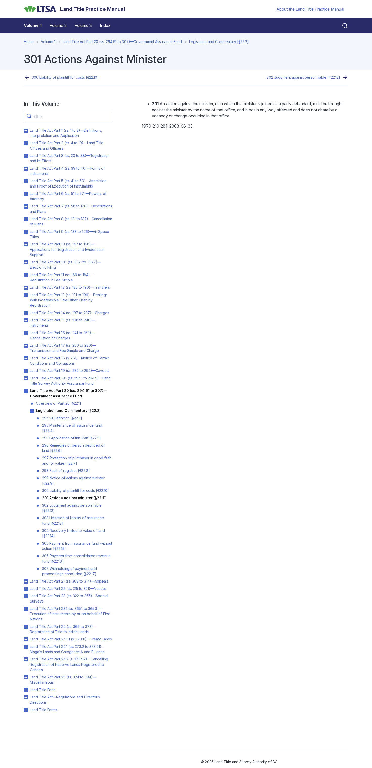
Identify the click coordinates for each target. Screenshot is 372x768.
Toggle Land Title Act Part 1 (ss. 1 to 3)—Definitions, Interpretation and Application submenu (26, 131)
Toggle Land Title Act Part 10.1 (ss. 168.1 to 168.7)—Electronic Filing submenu (26, 262)
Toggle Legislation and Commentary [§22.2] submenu (32, 411)
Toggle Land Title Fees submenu (26, 690)
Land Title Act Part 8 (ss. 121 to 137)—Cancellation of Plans (71, 221)
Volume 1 (33, 25)
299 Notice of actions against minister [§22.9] (73, 480)
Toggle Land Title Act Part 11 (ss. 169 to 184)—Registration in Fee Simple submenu (26, 275)
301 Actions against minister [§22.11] (74, 498)
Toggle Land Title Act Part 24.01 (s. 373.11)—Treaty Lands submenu (26, 639)
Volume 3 (83, 25)
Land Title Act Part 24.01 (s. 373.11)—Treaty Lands (71, 639)
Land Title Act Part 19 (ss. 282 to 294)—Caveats (69, 370)
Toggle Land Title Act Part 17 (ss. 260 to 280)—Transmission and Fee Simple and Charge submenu (26, 346)
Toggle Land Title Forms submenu (26, 710)
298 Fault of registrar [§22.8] (66, 470)
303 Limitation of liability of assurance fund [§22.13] (73, 520)
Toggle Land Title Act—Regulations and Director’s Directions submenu (26, 697)
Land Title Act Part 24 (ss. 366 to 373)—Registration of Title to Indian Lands (63, 629)
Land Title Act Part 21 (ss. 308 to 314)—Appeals (69, 581)
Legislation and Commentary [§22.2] (219, 41)
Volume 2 (58, 25)
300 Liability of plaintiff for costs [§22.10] (65, 77)
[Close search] (342, 25)
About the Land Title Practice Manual (310, 9)
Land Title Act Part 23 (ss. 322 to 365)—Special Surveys (69, 598)
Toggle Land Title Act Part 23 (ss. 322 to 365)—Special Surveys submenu (26, 596)
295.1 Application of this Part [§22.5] (71, 438)
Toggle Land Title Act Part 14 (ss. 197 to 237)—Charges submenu (26, 313)
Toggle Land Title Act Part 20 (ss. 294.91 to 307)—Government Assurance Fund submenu (26, 391)
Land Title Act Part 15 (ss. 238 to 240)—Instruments (62, 322)
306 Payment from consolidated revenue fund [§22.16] (76, 558)
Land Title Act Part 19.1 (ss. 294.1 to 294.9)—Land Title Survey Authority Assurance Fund (70, 380)
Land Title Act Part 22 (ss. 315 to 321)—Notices (68, 588)
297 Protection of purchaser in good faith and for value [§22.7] (76, 460)
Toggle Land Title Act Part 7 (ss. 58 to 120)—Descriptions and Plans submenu (26, 206)
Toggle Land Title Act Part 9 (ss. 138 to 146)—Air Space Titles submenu (26, 232)
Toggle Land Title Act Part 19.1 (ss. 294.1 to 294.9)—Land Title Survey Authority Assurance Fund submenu (26, 378)
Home (29, 41)
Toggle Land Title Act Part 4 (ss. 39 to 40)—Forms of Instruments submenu (26, 169)
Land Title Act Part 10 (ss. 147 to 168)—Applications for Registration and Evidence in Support (67, 249)
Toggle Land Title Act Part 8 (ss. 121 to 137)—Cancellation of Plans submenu (26, 219)
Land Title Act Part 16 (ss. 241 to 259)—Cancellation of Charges (62, 335)
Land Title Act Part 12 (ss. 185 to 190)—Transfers (70, 287)
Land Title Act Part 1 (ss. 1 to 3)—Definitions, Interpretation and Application (66, 133)
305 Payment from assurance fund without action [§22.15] (77, 546)
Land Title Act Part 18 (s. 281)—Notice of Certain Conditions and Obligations (70, 360)
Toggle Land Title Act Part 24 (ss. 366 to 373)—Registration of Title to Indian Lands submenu (26, 627)
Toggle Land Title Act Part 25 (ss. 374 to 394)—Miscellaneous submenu (26, 677)
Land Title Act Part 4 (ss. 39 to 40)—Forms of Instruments (67, 171)
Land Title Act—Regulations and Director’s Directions (65, 699)
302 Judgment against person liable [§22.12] (303, 77)
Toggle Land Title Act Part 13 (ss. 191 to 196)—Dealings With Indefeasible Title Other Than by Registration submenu (26, 295)
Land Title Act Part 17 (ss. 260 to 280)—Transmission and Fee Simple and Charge (64, 348)
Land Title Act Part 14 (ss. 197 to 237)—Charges (69, 312)
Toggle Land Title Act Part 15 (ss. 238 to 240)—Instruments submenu (26, 320)
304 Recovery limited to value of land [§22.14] (73, 533)
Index (105, 25)
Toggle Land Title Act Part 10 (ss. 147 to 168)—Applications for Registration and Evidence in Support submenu (26, 244)
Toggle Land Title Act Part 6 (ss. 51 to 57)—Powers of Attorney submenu (26, 194)
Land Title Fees (42, 690)
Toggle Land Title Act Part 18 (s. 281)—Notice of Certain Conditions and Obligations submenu (26, 358)
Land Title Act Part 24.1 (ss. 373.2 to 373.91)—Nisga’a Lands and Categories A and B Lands (67, 649)
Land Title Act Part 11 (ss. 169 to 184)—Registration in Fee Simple (61, 277)
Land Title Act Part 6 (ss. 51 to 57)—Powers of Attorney (68, 196)
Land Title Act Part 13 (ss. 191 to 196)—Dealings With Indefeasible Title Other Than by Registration (69, 300)
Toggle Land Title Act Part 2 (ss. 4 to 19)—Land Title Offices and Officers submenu (26, 143)
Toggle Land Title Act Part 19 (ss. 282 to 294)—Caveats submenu (26, 371)
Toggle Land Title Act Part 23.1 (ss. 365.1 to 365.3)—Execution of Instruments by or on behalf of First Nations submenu (26, 609)
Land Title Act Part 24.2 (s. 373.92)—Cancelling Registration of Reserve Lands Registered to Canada (69, 664)
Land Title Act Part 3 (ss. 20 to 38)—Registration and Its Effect (70, 158)
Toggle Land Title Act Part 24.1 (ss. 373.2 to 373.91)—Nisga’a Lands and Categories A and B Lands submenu (26, 647)
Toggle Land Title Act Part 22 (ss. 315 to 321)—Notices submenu (26, 589)
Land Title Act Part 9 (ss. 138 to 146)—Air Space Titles (69, 234)
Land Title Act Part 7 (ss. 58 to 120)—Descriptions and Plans (71, 209)
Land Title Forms (43, 710)
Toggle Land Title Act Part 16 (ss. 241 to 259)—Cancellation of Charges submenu (26, 333)
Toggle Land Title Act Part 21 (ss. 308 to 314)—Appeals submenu (26, 581)
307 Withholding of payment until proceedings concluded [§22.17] (69, 571)
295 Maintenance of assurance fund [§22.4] (72, 428)
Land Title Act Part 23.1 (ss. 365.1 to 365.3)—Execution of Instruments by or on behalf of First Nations (70, 613)
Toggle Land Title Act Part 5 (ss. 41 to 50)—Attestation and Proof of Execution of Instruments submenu (26, 181)
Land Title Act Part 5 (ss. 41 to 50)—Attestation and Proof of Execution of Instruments (68, 183)
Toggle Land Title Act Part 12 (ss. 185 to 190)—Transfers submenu (26, 288)
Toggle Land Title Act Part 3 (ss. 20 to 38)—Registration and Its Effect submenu (26, 156)
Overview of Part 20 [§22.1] (58, 403)
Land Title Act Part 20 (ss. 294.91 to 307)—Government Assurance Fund (122, 41)
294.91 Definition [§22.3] (62, 418)
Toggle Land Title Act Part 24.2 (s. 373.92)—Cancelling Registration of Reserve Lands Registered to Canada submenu (26, 659)
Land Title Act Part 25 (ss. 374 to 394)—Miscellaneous (63, 679)
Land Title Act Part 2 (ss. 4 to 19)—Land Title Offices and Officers (67, 145)
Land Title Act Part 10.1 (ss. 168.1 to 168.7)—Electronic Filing (65, 264)
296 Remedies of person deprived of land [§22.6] (73, 448)
